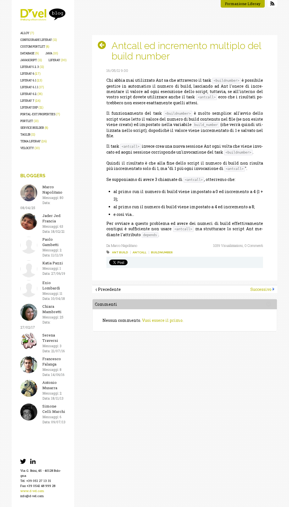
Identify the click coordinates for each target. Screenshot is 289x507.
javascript (31, 60)
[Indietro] (104, 45)
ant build (120, 252)
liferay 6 (30, 74)
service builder (34, 128)
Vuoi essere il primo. (162, 320)
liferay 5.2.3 (32, 67)
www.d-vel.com (32, 491)
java (51, 53)
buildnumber (162, 252)
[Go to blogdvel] (42, 14)
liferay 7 (30, 101)
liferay (58, 60)
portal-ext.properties (40, 114)
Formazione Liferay (242, 3)
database (29, 53)
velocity (30, 148)
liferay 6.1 (31, 80)
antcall (139, 252)
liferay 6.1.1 (32, 87)
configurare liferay (38, 40)
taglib (27, 134)
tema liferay (33, 141)
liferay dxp (31, 107)
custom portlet (34, 46)
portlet (29, 121)
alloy (27, 33)
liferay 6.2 (31, 94)
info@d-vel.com (32, 496)
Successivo (261, 289)
